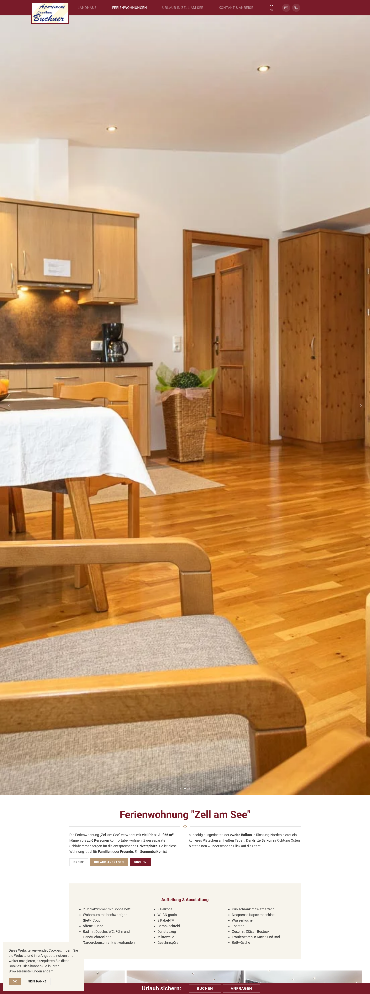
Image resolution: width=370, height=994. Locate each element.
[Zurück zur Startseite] (50, 12)
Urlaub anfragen (109, 862)
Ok (15, 981)
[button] (9, 405)
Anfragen (241, 988)
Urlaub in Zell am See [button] (182, 8)
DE (271, 4)
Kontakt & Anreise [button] (236, 8)
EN (271, 10)
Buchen (140, 862)
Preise (78, 862)
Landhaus (87, 8)
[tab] (180, 788)
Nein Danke (37, 981)
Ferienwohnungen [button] (129, 8)
